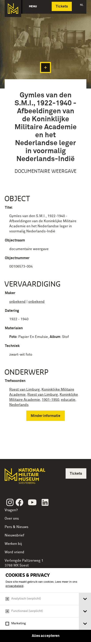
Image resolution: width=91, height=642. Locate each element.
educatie (68, 399)
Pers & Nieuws (16, 527)
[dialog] (45, 605)
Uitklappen (45, 67)
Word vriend (14, 552)
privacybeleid (14, 586)
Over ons (12, 518)
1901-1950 (50, 399)
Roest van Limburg (24, 389)
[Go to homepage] (24, 478)
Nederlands (18, 405)
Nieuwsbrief (14, 535)
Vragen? (11, 510)
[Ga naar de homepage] (13, 8)
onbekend (17, 301)
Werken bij (13, 544)
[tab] (85, 599)
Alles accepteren (45, 636)
